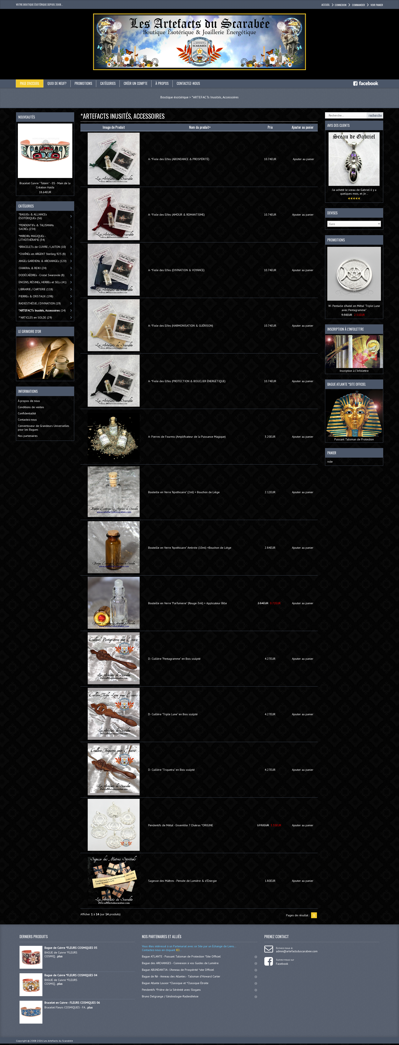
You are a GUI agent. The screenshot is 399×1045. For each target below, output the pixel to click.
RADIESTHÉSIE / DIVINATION (40, 303)
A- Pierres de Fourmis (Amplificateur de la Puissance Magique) (187, 437)
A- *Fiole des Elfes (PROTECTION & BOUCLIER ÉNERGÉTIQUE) (186, 381)
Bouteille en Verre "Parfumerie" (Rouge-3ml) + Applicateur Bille (187, 603)
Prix (270, 127)
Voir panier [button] (377, 5)
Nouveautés (26, 117)
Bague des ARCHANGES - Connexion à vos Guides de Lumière (180, 963)
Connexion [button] (340, 5)
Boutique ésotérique (174, 97)
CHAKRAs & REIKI (33, 268)
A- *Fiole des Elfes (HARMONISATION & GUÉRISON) (180, 325)
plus (60, 956)
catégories (108, 83)
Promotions (336, 239)
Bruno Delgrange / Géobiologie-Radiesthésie (170, 996)
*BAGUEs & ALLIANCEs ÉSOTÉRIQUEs (33, 216)
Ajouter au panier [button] (303, 159)
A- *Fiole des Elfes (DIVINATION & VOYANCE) (176, 270)
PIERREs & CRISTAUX (36, 296)
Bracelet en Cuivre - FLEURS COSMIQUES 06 (72, 1002)
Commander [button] (358, 5)
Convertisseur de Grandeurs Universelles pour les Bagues (43, 427)
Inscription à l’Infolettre (354, 371)
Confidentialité (27, 413)
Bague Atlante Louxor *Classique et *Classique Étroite (175, 983)
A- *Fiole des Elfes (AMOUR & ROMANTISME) (176, 214)
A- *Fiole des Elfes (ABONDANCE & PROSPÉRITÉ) (178, 159)
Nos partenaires (28, 436)
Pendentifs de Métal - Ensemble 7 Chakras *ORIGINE (180, 825)
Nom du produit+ (200, 127)
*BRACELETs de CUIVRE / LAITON (42, 247)
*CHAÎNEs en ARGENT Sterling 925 (42, 254)
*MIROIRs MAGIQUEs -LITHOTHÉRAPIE (32, 238)
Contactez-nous (27, 419)
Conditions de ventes (31, 407)
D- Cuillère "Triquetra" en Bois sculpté (171, 770)
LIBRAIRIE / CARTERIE (36, 289)
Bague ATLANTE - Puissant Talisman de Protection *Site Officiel (181, 956)
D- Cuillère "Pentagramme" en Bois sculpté (174, 659)
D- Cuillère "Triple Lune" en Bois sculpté (173, 714)
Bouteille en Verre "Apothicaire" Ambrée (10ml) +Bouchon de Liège (189, 548)
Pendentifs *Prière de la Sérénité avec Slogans (171, 990)
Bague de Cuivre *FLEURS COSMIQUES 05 (70, 948)
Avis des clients (338, 125)
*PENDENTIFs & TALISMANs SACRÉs (36, 227)
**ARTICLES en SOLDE (35, 317)
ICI (177, 950)
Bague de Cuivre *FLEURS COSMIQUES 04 (70, 975)
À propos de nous (29, 401)
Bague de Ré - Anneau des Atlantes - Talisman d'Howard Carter (181, 976)
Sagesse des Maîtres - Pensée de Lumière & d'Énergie (182, 881)
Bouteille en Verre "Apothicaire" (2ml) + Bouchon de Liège (184, 492)
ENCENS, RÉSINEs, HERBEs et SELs (42, 282)
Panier (331, 452)
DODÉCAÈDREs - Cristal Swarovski (41, 275)
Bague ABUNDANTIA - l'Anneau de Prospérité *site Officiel (178, 970)
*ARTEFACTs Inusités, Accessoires (215, 97)
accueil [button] (325, 4)
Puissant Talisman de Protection (354, 439)
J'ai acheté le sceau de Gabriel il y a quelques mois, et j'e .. (354, 191)
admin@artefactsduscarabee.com (297, 951)
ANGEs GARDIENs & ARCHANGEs (42, 261)
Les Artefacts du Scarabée (58, 1040)
